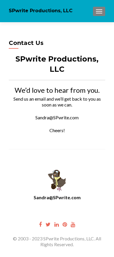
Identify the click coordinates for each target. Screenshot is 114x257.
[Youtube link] (73, 224)
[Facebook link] (40, 224)
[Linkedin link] (56, 224)
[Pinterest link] (65, 224)
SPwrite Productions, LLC (40, 10)
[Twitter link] (48, 224)
